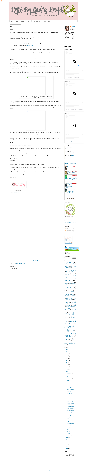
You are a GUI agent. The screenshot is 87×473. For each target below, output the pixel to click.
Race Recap (69, 310)
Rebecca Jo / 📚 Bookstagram (71, 141)
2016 (67, 366)
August (68, 380)
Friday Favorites (70, 279)
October (69, 376)
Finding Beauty (67, 275)
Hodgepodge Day (70, 401)
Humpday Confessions (69, 288)
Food (67, 278)
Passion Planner (46, 21)
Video (73, 330)
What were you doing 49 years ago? (71, 399)
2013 (67, 371)
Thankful (66, 321)
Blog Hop (74, 267)
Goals (70, 283)
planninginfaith (74, 109)
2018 (67, 362)
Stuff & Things (72, 318)
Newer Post (13, 258)
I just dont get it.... (70, 410)
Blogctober (67, 268)
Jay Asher (72, 155)
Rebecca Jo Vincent (69, 77)
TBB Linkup (71, 320)
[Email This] (15, 190)
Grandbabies (74, 283)
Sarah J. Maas (69, 173)
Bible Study (68, 267)
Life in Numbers (73, 295)
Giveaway (66, 283)
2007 (67, 446)
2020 (67, 358)
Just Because (70, 290)
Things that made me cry (69, 325)
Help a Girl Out (71, 286)
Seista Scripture (72, 314)
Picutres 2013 (67, 305)
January (68, 435)
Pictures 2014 (72, 304)
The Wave (69, 166)
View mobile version (36, 260)
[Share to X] (18, 190)
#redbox (24, 43)
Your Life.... (69, 413)
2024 (67, 351)
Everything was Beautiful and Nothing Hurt (71, 185)
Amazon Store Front (37, 21)
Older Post (59, 258)
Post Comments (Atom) (21, 263)
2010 (67, 441)
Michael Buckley (68, 193)
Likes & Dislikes (68, 296)
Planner (74, 305)
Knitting (74, 292)
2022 (67, 355)
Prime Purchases (70, 306)
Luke (67, 298)
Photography (67, 302)
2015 (67, 367)
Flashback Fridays (72, 277)
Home (11, 21)
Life (72, 294)
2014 (67, 369)
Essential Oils (67, 274)
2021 (67, 356)
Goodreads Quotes (73, 158)
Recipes (73, 313)
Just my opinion (71, 291)
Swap (65, 320)
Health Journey (68, 284)
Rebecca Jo (73, 26)
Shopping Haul (68, 316)
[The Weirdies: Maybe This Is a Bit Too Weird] (66, 192)
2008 (67, 444)
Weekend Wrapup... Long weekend (71, 416)
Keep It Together (68, 292)
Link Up (74, 296)
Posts (67, 228)
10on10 (66, 263)
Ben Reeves (67, 187)
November (69, 375)
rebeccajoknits (77, 77)
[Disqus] (36, 210)
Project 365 (67, 308)
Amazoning (67, 266)
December (69, 373)
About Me (17, 21)
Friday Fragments (69, 282)
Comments (68, 230)
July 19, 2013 (30, 45)
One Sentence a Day (70, 299)
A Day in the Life (72, 263)
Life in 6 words (67, 295)
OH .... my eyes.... (70, 385)
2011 (67, 439)
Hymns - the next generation (70, 404)
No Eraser (71, 298)
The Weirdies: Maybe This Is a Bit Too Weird (71, 191)
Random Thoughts (71, 312)
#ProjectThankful (68, 262)
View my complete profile (70, 41)
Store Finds (73, 317)
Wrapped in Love (72, 343)
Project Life (73, 309)
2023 (67, 353)
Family (73, 274)
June (68, 425)
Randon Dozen (67, 313)
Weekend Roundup (16, 192)
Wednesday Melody (72, 331)
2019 (67, 360)
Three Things (71, 326)
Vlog (65, 331)
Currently (68, 271)
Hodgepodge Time (70, 384)
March (68, 431)
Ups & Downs (68, 330)
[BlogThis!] (16, 190)
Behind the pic (73, 266)
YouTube (69, 344)
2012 (67, 437)
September (69, 378)
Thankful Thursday (70, 322)
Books (22, 21)
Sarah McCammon (68, 180)
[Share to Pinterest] (20, 190)
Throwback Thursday (68, 327)
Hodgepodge (68, 287)
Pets (72, 301)
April (68, 429)
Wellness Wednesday (68, 338)
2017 (67, 364)
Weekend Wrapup (70, 387)
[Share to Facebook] (19, 190)
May (68, 427)
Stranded (66, 318)
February (69, 433)
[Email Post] (13, 190)
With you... (69, 421)
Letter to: (67, 294)
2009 (67, 442)
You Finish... (69, 393)
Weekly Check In (69, 336)
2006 (67, 448)
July (68, 382)
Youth (66, 344)
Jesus (65, 290)
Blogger (49, 470)
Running (66, 314)
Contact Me (28, 21)
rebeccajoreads (81, 141)
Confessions (73, 270)
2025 (67, 349)
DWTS (72, 273)
